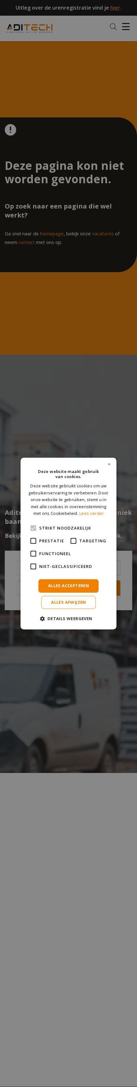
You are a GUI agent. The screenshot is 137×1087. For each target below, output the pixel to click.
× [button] (109, 464)
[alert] (68, 543)
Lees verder (91, 513)
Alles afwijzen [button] (68, 602)
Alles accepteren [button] (68, 586)
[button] (68, 618)
